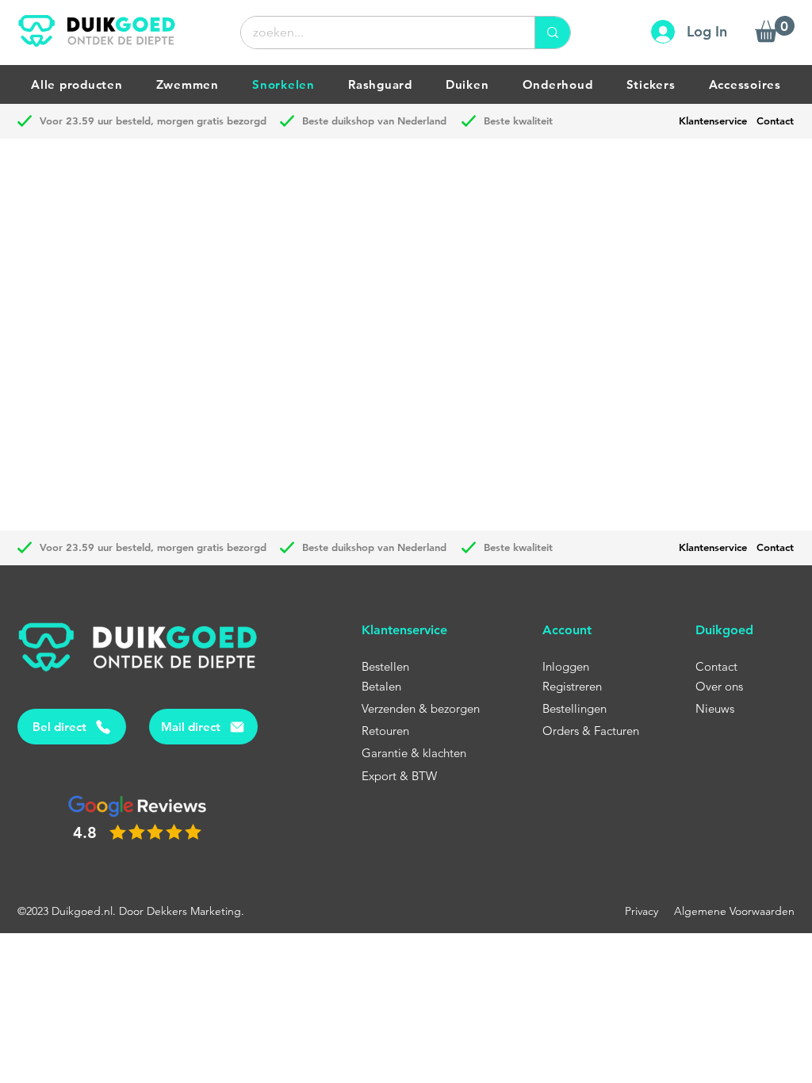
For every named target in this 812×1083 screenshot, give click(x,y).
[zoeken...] (552, 32)
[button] (775, 29)
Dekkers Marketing (194, 911)
